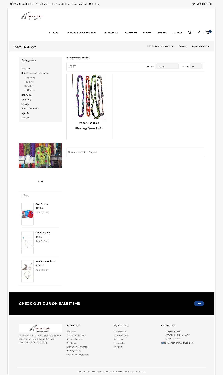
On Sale (177, 32)
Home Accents (29, 108)
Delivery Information (77, 346)
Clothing (131, 32)
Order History (121, 335)
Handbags (111, 32)
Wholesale (72, 343)
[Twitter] (107, 362)
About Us (71, 331)
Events (147, 32)
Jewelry (183, 46)
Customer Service (76, 335)
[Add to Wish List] (97, 135)
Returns (118, 346)
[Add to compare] (104, 135)
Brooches (29, 77)
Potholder (29, 90)
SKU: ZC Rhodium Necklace (50, 261)
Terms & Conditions (77, 354)
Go (199, 303)
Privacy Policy (73, 350)
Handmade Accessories (82, 32)
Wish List (118, 339)
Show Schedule (74, 339)
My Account (120, 331)
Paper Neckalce (89, 123)
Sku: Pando (42, 204)
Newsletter (119, 343)
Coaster (29, 85)
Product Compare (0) (78, 57)
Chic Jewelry (43, 232)
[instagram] (114, 362)
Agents (161, 32)
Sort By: (150, 66)
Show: (185, 66)
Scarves (54, 32)
